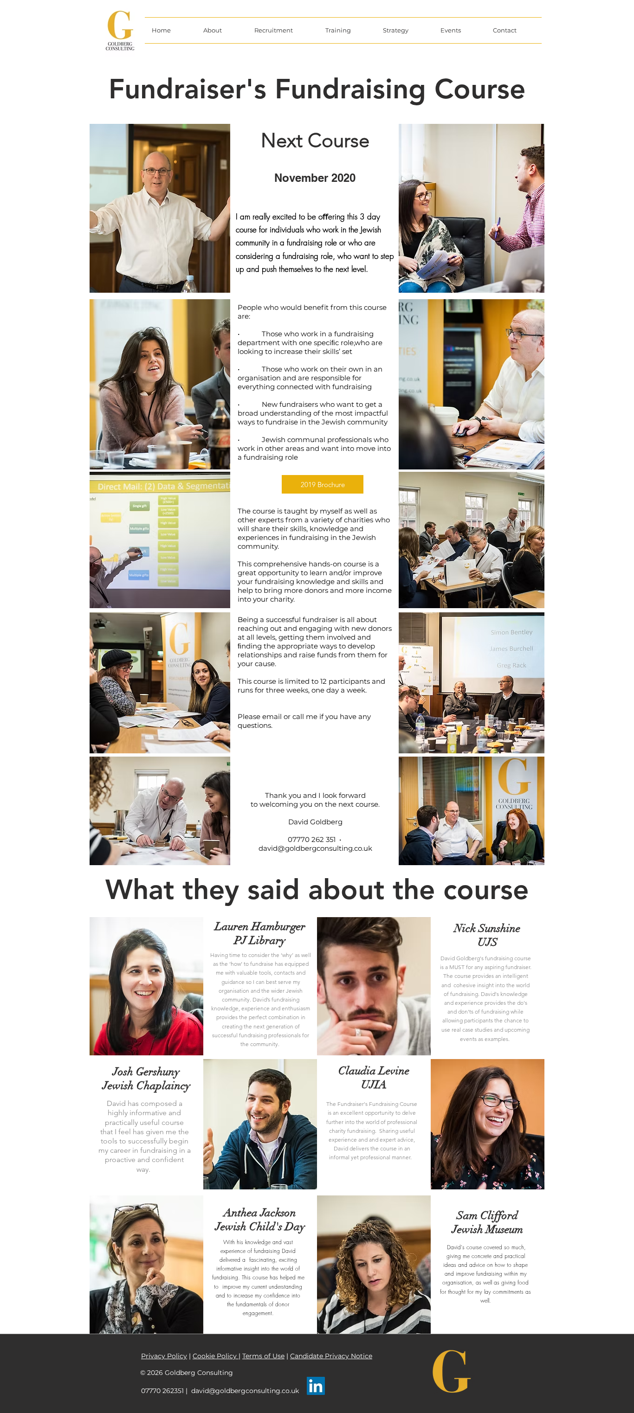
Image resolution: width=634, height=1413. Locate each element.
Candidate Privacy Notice (331, 1356)
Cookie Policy (216, 1356)
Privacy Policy (164, 1356)
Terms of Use (263, 1356)
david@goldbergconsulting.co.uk (315, 848)
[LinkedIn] (316, 1386)
